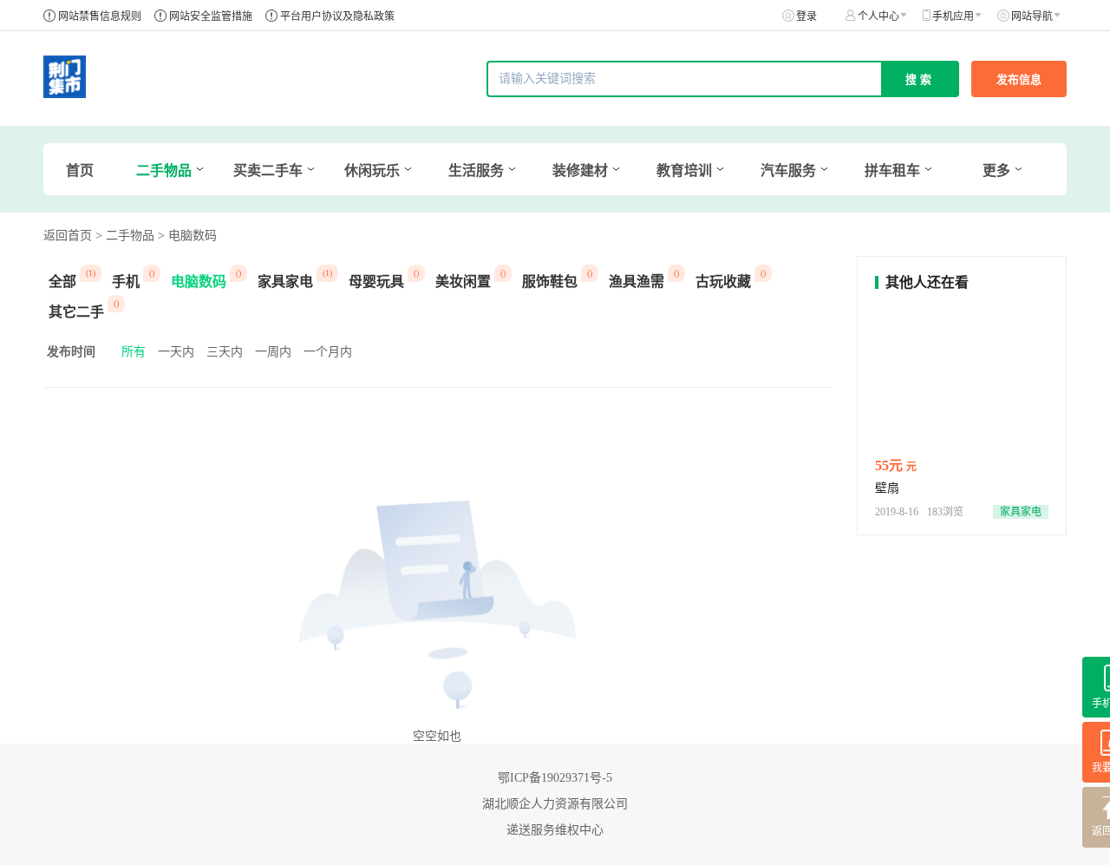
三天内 (224, 351)
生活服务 (476, 170)
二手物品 (164, 170)
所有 (133, 351)
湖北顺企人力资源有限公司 (555, 803)
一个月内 (328, 351)
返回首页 (67, 235)
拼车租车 (892, 170)
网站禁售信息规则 (99, 16)
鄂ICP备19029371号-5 (555, 777)
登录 (806, 16)
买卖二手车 (268, 170)
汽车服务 (788, 170)
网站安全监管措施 (210, 16)
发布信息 (1018, 79)
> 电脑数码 (187, 235)
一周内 (273, 351)
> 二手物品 (124, 235)
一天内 (176, 351)
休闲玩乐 (372, 170)
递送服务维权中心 (555, 829)
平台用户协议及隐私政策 (337, 16)
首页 (80, 170)
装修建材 (580, 170)
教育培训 (684, 170)
